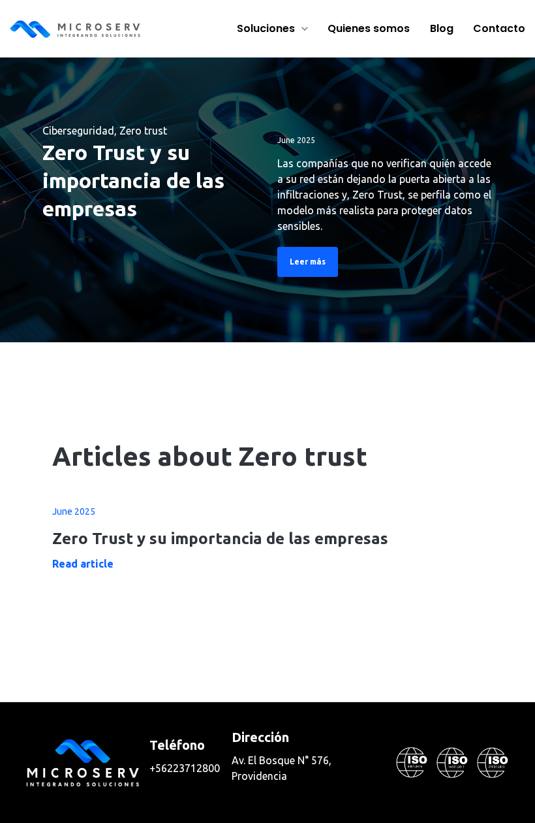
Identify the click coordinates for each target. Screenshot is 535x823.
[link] (75, 27)
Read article (83, 564)
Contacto (499, 28)
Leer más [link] (308, 261)
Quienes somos (369, 28)
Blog (441, 28)
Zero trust (143, 131)
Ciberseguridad (78, 131)
